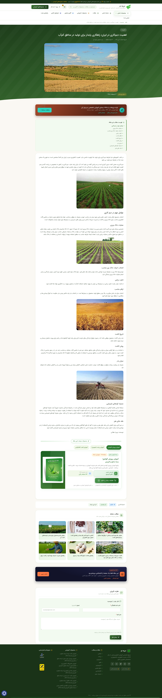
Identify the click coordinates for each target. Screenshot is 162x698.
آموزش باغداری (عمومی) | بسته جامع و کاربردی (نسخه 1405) (66, 672)
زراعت (99, 657)
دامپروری (99, 659)
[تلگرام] (129, 664)
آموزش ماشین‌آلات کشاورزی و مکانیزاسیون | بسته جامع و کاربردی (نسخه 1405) (67, 666)
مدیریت (122, 22)
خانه (126, 22)
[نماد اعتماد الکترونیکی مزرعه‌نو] (41, 657)
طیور (100, 662)
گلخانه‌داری (98, 671)
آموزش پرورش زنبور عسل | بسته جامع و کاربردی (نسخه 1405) (66, 660)
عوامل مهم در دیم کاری (117, 126)
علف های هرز (118, 148)
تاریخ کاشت (119, 138)
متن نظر (118, 615)
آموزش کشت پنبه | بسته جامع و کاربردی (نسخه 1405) (68, 655)
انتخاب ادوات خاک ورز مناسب (114, 131)
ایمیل (75, 605)
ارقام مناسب (119, 136)
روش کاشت (119, 141)
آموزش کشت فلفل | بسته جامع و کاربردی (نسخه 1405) (68, 682)
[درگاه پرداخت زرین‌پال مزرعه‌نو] (41, 667)
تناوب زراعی (119, 133)
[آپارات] (112, 664)
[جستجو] (70, 7)
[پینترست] (120, 664)
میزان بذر (119, 143)
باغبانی (99, 654)
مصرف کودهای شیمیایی (116, 146)
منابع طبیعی (98, 668)
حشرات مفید (98, 674)
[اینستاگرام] (124, 664)
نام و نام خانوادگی (115, 605)
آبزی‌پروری (98, 665)
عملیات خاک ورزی (117, 128)
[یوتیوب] (116, 664)
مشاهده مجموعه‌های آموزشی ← (59, 2)
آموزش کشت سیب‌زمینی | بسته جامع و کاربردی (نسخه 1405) (66, 677)
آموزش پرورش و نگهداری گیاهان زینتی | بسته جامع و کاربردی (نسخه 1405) (66, 687)
